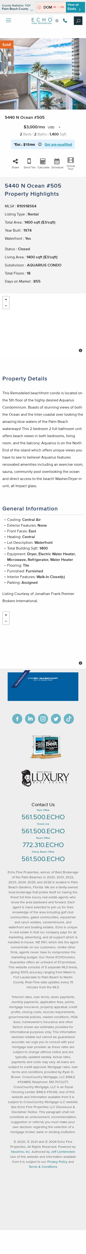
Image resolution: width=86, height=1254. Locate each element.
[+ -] (43, 325)
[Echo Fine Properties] (43, 27)
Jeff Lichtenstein (63, 1152)
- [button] (6, 306)
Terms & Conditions (43, 1167)
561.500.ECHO (43, 817)
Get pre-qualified (58, 144)
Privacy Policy (57, 1162)
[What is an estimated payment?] (40, 144)
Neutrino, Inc (20, 1152)
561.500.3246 (64, 21)
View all (73, 7)
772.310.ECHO (43, 845)
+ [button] (6, 299)
